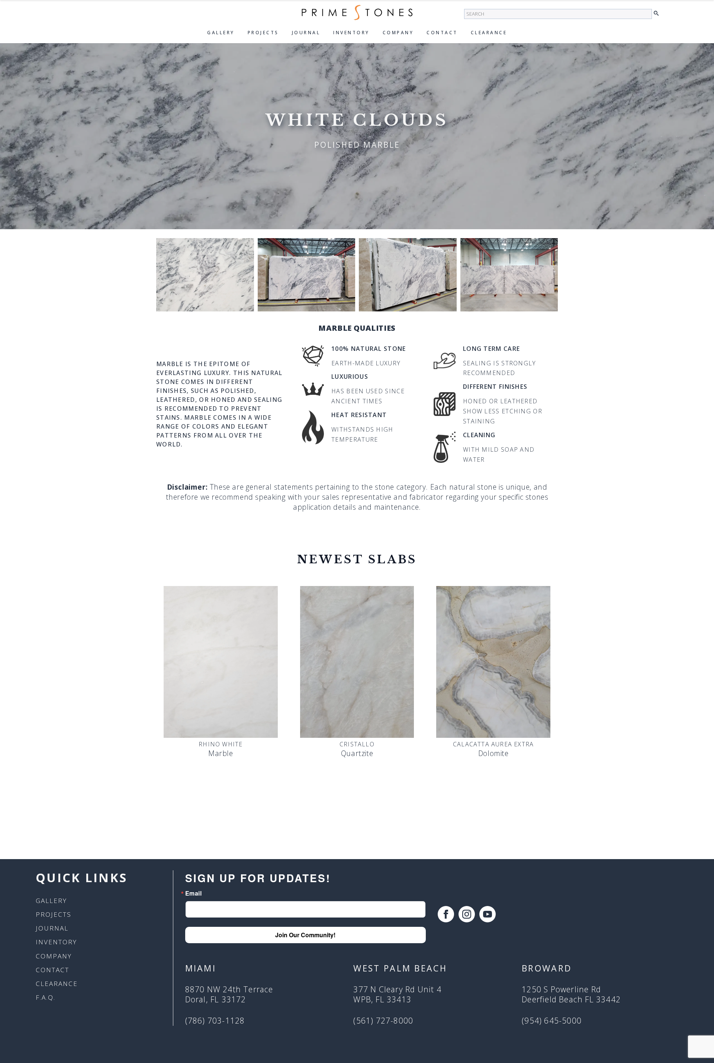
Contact (442, 32)
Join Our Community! (305, 935)
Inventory (351, 32)
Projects (263, 32)
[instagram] (467, 914)
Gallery (221, 32)
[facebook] (446, 914)
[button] (658, 14)
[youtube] (487, 914)
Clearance (489, 32)
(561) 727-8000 (383, 1021)
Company (398, 32)
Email (193, 893)
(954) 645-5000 (552, 1021)
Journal (306, 32)
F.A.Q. (45, 997)
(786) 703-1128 (215, 1021)
